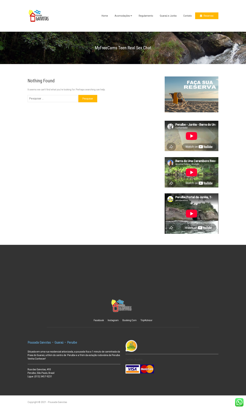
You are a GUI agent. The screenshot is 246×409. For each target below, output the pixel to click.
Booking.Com (129, 320)
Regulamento (146, 15)
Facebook (99, 320)
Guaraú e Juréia (168, 15)
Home (105, 15)
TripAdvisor (146, 320)
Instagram (113, 320)
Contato (187, 15)
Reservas (209, 15)
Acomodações (122, 15)
